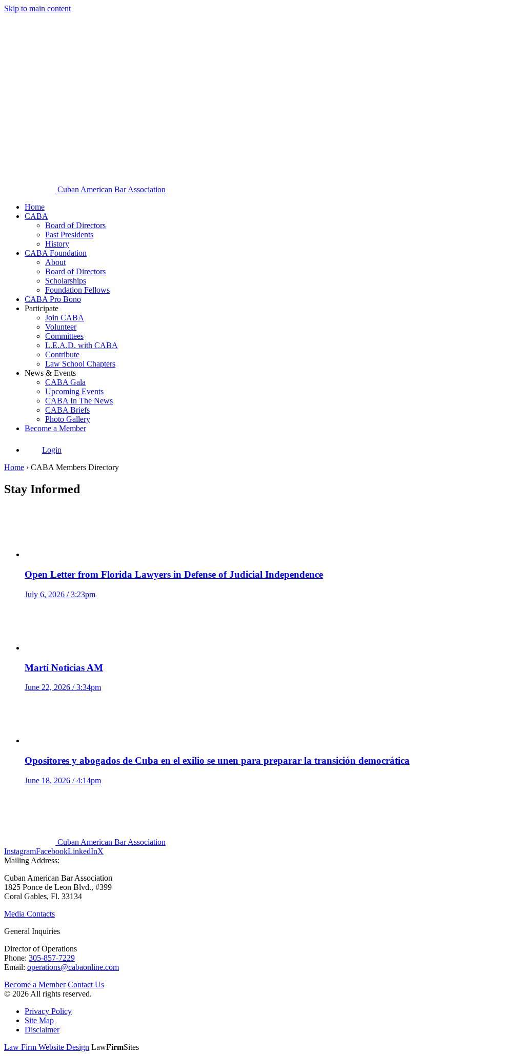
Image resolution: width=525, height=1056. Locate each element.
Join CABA (64, 317)
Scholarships (65, 280)
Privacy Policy (48, 1011)
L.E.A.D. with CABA (81, 345)
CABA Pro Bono (53, 299)
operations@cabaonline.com (73, 967)
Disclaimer (42, 1029)
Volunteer (60, 326)
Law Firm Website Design (46, 1047)
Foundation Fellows (77, 290)
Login (52, 449)
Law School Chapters (80, 363)
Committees (64, 336)
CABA (36, 216)
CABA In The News (79, 400)
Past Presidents (69, 234)
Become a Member (55, 428)
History (57, 243)
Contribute (62, 354)
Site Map (39, 1020)
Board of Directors (75, 225)
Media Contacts (29, 913)
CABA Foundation (56, 253)
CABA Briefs (67, 409)
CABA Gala (65, 382)
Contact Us (86, 984)
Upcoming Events (74, 391)
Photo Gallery (67, 419)
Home (35, 206)
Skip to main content (37, 8)
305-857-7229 (52, 957)
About (55, 262)
